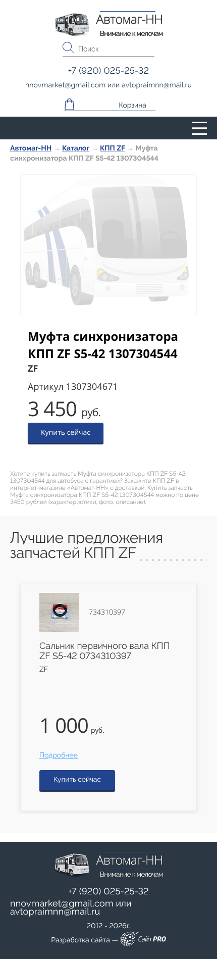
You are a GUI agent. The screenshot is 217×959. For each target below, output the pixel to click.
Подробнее (58, 755)
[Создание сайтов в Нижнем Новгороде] (143, 940)
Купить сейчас (65, 432)
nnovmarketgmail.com (62, 903)
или (71, 908)
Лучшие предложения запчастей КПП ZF (86, 545)
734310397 (107, 613)
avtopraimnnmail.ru (55, 911)
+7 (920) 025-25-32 (108, 891)
